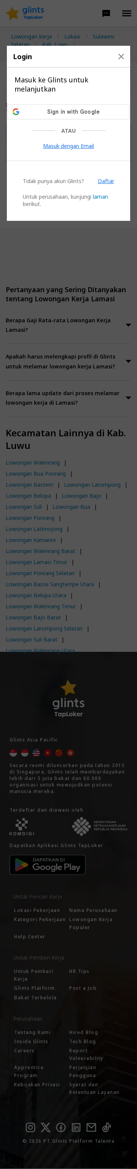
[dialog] (68, 133)
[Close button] (121, 56)
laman (100, 196)
